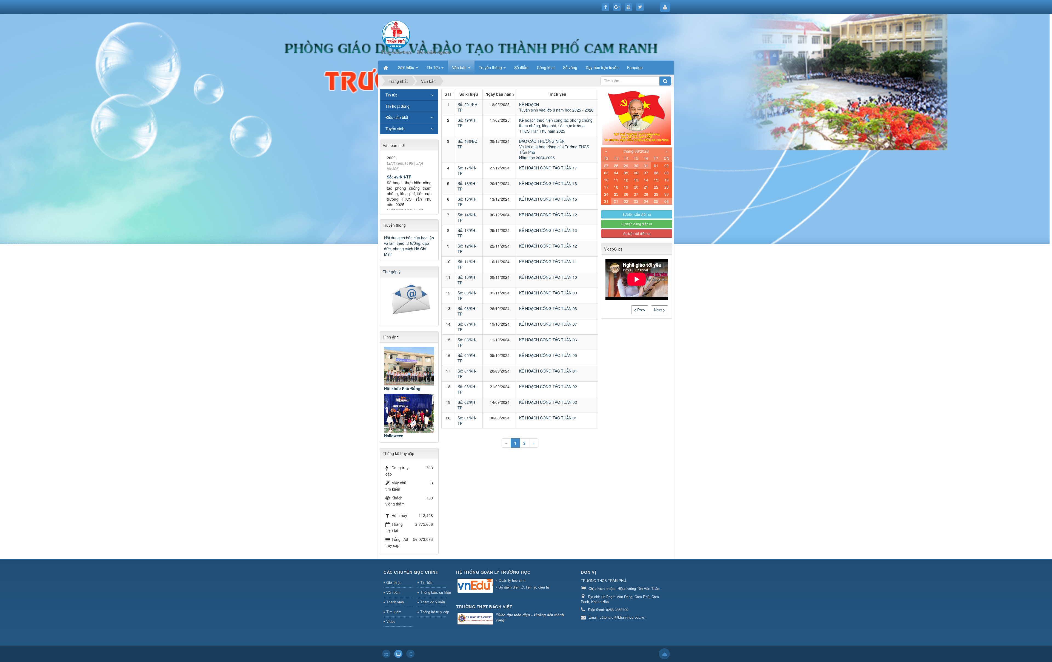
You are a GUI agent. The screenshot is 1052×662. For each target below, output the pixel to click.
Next (658, 309)
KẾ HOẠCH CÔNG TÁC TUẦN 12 (548, 214)
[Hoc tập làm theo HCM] (636, 116)
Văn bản (392, 592)
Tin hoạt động (397, 106)
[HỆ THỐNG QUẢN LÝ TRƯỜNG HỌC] (476, 586)
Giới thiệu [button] (406, 67)
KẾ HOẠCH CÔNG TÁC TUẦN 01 (548, 418)
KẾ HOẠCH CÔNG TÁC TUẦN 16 (548, 183)
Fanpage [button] (635, 67)
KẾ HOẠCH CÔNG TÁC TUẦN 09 (548, 293)
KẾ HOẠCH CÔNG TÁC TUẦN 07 (548, 324)
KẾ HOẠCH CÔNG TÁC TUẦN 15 (548, 199)
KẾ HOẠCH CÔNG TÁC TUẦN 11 (548, 261)
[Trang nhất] (386, 67)
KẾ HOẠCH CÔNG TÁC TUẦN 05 (548, 355)
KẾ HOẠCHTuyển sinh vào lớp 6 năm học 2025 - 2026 (556, 107)
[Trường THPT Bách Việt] (476, 619)
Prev (640, 309)
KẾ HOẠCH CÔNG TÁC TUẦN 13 (548, 230)
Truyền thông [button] (491, 67)
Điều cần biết (396, 117)
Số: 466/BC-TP (400, 201)
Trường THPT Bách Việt (484, 607)
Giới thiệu (393, 582)
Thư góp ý (392, 271)
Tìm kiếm (393, 611)
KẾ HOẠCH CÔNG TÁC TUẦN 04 (548, 371)
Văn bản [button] (460, 67)
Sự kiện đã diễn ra (636, 233)
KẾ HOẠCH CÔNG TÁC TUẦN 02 (548, 386)
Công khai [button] (545, 67)
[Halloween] (409, 413)
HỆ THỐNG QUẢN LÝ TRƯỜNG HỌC (493, 572)
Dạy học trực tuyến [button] (602, 67)
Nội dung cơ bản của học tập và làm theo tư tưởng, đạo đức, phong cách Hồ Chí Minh (409, 246)
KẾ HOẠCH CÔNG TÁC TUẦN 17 (548, 168)
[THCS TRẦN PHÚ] (396, 34)
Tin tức (391, 95)
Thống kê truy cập (433, 611)
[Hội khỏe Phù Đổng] (409, 366)
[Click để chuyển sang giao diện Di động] (410, 654)
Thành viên (395, 601)
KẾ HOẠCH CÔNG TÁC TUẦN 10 (548, 277)
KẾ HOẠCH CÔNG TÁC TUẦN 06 (548, 308)
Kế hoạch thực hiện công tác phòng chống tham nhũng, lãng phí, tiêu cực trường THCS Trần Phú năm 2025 (556, 125)
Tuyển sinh (394, 128)
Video (390, 621)
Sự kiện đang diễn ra (636, 223)
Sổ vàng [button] (570, 67)
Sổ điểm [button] (521, 67)
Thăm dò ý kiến (432, 601)
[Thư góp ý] (410, 300)
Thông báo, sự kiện (433, 592)
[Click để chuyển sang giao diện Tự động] (386, 654)
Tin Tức (426, 582)
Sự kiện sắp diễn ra (636, 214)
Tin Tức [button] (434, 67)
